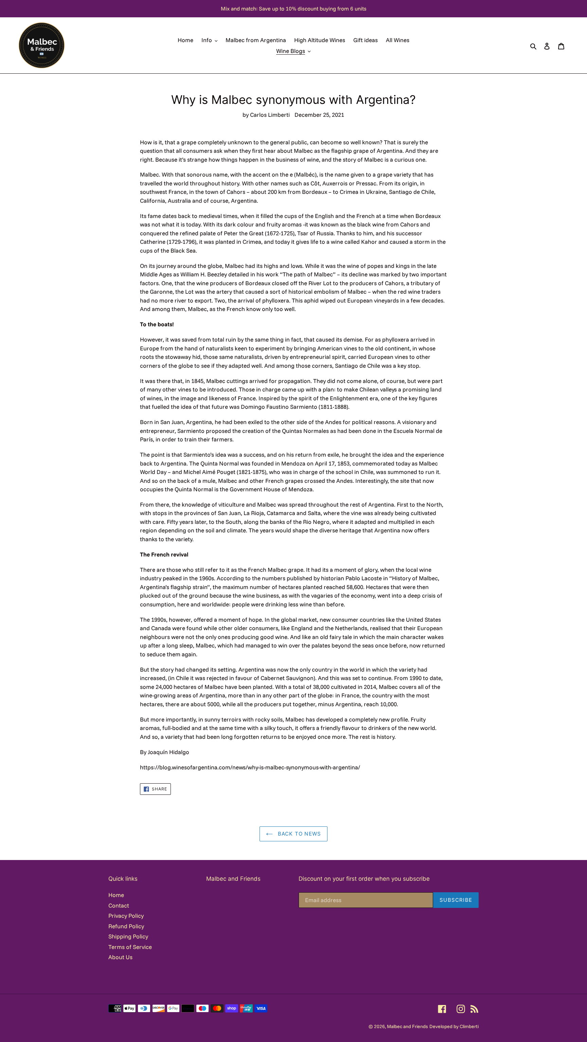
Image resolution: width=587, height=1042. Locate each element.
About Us (120, 957)
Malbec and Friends (407, 1026)
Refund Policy (126, 926)
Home (116, 894)
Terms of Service (130, 946)
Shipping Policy (128, 936)
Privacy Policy (126, 915)
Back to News (298, 833)
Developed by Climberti (454, 1026)
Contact (118, 905)
